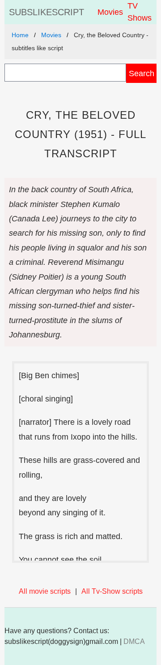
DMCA (134, 641)
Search (141, 73)
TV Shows (139, 11)
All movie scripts (45, 591)
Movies (110, 12)
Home (20, 35)
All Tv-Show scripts (112, 591)
